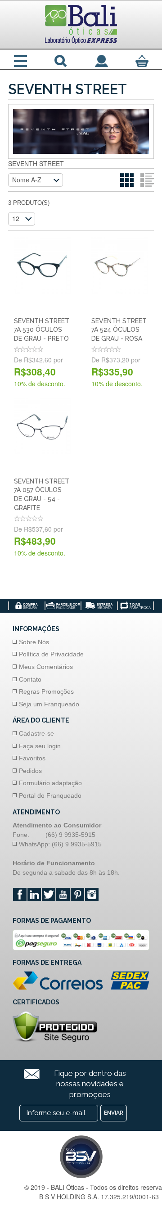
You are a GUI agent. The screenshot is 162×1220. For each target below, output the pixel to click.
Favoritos (32, 758)
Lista (147, 180)
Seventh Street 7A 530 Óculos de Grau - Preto (41, 329)
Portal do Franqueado (50, 795)
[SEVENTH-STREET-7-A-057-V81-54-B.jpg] (42, 426)
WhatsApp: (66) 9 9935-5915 (60, 844)
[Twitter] (48, 894)
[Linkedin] (34, 894)
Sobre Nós (34, 642)
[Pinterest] (77, 894)
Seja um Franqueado (49, 704)
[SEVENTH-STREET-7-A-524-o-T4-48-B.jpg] (119, 265)
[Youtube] (63, 894)
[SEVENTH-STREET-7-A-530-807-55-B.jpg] (42, 265)
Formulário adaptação (50, 782)
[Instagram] (92, 894)
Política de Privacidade (51, 654)
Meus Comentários (46, 666)
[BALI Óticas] (81, 24)
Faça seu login (40, 746)
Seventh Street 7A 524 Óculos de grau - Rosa (119, 329)
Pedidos (30, 770)
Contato (30, 679)
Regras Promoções (46, 691)
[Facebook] (20, 894)
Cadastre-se (36, 733)
